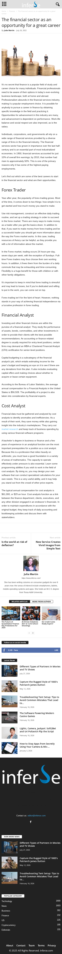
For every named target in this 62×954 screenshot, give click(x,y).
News (4, 906)
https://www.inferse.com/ (31, 578)
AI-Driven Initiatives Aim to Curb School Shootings (30, 624)
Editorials (6, 930)
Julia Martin (9, 30)
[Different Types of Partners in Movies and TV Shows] (9, 671)
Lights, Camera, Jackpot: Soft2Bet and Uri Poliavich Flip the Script (38, 730)
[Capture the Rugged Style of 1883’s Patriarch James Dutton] (9, 686)
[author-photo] (31, 563)
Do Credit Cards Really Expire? (48, 623)
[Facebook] (31, 822)
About (9, 945)
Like (56, 650)
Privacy (52, 945)
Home (4, 11)
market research (10, 429)
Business (6, 911)
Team (32, 945)
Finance (12, 11)
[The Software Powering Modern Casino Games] (9, 718)
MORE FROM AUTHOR (41, 601)
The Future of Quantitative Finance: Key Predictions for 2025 (10, 625)
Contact (20, 945)
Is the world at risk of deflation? (14, 543)
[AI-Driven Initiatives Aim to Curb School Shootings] (31, 613)
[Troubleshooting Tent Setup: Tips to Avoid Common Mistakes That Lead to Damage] (9, 701)
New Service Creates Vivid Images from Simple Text (48, 545)
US (3, 920)
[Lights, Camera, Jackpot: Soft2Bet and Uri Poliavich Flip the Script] (9, 733)
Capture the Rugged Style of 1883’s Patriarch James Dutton (39, 683)
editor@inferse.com (37, 815)
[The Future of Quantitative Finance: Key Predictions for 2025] (11, 613)
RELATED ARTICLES (20, 601)
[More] (37, 528)
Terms (41, 945)
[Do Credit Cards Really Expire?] (51, 613)
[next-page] (32, 633)
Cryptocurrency (9, 925)
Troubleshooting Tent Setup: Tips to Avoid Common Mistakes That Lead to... (39, 700)
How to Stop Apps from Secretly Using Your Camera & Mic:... (37, 745)
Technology (7, 901)
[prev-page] (29, 633)
